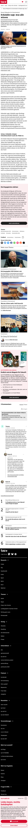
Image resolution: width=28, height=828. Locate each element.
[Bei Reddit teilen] (21, 243)
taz (4, 550)
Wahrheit (3, 588)
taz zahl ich (3, 656)
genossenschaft (5, 653)
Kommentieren (10, 237)
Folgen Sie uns (4, 554)
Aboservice (4, 794)
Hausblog (3, 629)
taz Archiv (3, 759)
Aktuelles (3, 626)
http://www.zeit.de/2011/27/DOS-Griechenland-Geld (15, 475)
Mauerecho (4, 687)
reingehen (3, 694)
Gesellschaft (4, 571)
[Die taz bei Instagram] (15, 554)
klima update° (4, 684)
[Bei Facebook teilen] (11, 243)
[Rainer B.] (5, 454)
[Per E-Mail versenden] (2, 243)
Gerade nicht (20, 798)
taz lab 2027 (4, 738)
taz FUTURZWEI (5, 753)
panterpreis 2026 (5, 667)
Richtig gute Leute (5, 612)
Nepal (2, 602)
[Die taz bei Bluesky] (12, 554)
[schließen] (25, 798)
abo (2, 650)
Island (2, 598)
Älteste (25, 404)
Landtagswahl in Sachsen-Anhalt (9, 608)
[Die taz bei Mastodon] (9, 554)
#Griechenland (15, 231)
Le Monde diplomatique (7, 756)
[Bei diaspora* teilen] (17, 243)
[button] (26, 2)
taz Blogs (3, 749)
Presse (2, 639)
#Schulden (8, 233)
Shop (2, 777)
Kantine (3, 773)
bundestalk (3, 677)
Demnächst (4, 725)
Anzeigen (3, 780)
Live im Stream (4, 732)
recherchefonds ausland (7, 660)
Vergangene (4, 735)
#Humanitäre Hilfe (16, 233)
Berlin (2, 581)
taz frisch (3, 708)
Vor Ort (3, 728)
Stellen (2, 636)
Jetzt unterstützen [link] (14, 223)
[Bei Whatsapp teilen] (14, 243)
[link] (2, 5)
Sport (2, 578)
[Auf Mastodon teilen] (5, 243)
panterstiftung (4, 663)
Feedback (3, 791)
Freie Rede (3, 690)
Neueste (21, 404)
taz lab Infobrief (5, 714)
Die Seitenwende (5, 632)
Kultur (2, 574)
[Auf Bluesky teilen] (8, 243)
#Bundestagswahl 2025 (6, 231)
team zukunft (4, 704)
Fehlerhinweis (18, 237)
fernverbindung (5, 680)
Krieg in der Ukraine (6, 605)
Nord (2, 584)
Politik (2, 564)
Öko (2, 567)
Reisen (2, 770)
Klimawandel (4, 615)
